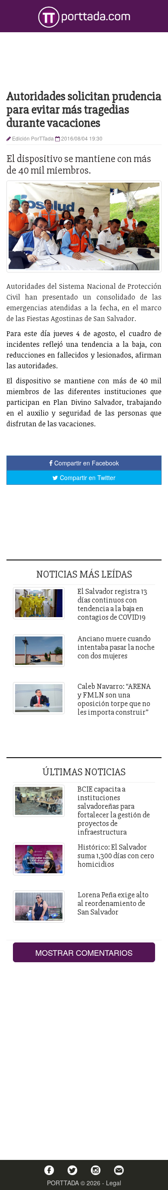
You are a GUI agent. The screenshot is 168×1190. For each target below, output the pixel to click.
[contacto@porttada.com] (119, 1170)
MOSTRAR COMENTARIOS (84, 952)
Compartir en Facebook (86, 463)
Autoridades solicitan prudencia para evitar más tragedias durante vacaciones (84, 109)
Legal (113, 1182)
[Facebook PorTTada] (49, 1170)
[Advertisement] (84, 60)
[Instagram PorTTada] (95, 1170)
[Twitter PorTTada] (72, 1170)
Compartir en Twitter (86, 477)
